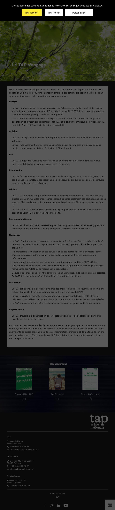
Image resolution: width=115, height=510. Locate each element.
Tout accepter (31, 13)
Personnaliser (79, 13)
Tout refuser (54, 13)
